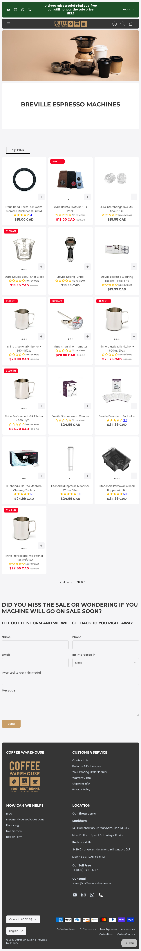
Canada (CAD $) (20, 919)
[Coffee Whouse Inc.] (71, 24)
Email (6, 655)
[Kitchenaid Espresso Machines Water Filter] (70, 458)
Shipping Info (81, 783)
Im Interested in (83, 655)
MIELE (78, 662)
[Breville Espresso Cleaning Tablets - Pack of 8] (117, 249)
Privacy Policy (81, 789)
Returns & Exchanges (86, 766)
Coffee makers (88, 929)
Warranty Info (81, 778)
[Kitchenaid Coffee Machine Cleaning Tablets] (24, 458)
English (127, 9)
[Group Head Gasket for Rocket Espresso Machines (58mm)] (24, 179)
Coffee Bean (106, 934)
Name (6, 637)
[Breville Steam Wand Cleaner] (70, 389)
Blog (9, 813)
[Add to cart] (41, 197)
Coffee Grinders (126, 934)
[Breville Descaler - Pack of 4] (117, 389)
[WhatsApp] (22, 9)
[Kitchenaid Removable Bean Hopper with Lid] (117, 458)
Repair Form (14, 837)
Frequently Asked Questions (25, 819)
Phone (77, 637)
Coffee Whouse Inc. (26, 939)
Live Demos (14, 831)
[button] (22, 215)
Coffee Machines (66, 929)
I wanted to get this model (21, 673)
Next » (81, 582)
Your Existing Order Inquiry (89, 772)
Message (8, 690)
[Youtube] (8, 9)
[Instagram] (15, 9)
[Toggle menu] (10, 24)
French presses (108, 929)
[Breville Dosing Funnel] (70, 249)
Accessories (128, 929)
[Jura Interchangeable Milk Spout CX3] (117, 179)
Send (11, 724)
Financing (12, 825)
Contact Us (80, 760)
